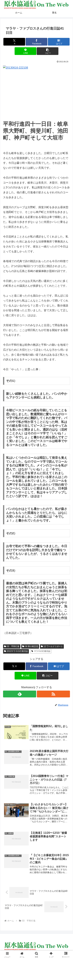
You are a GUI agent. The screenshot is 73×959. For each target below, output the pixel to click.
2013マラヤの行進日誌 (17, 651)
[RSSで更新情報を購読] (53, 694)
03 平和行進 (13, 646)
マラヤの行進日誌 (42, 651)
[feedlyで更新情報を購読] (19, 694)
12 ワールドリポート (53, 646)
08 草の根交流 (31, 646)
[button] (47, 51)
